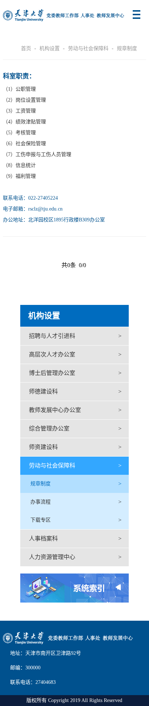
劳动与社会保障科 (88, 48)
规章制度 (127, 48)
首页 (26, 48)
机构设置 (49, 48)
